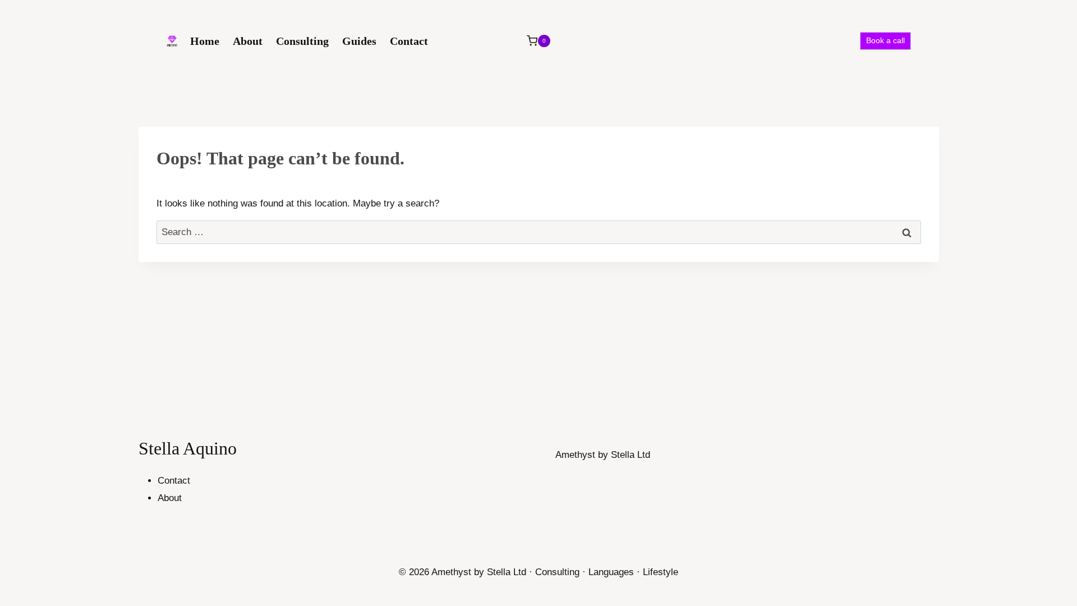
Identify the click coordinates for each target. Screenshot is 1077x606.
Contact (409, 41)
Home (204, 41)
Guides (359, 41)
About (248, 41)
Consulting (302, 41)
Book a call (885, 40)
